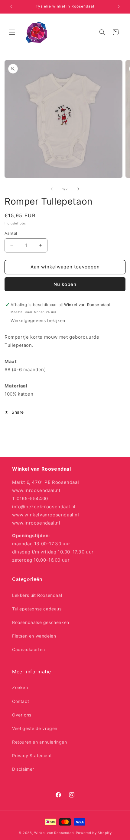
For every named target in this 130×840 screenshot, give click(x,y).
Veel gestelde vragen (34, 728)
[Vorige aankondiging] (11, 6)
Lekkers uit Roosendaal (37, 595)
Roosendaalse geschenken (40, 622)
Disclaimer (23, 769)
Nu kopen (65, 284)
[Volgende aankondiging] (118, 6)
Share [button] (17, 412)
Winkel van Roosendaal (54, 833)
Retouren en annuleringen (39, 741)
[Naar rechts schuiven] (78, 189)
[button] (12, 32)
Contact (20, 701)
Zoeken (20, 687)
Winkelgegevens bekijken (38, 320)
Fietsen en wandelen (34, 635)
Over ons (21, 714)
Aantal (11, 233)
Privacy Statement (32, 755)
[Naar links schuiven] (51, 189)
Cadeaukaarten (28, 649)
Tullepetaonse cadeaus (37, 608)
